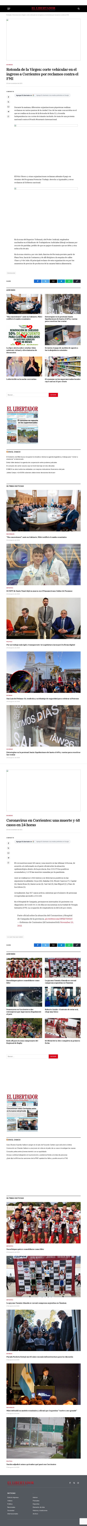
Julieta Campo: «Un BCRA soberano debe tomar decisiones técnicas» (30, 472)
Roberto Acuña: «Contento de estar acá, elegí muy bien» (61, 1010)
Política (9, 641)
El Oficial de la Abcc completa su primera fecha (62, 1042)
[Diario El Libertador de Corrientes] (43, 8)
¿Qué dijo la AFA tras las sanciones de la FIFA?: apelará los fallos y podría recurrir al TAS (37, 1158)
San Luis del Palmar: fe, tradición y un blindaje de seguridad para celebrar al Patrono (42, 699)
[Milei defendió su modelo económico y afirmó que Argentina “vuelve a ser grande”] (43, 1384)
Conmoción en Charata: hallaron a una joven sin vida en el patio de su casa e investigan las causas (41, 1148)
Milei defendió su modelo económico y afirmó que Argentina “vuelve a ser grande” (41, 1411)
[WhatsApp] (8, 116)
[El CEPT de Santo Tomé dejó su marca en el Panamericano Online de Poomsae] (43, 564)
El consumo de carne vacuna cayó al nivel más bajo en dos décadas (30, 466)
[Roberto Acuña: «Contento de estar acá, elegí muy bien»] (63, 997)
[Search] (78, 8)
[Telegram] (8, 112)
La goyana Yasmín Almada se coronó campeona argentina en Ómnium (60, 981)
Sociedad (9, 64)
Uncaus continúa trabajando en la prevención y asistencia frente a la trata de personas (36, 1155)
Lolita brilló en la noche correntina (21, 379)
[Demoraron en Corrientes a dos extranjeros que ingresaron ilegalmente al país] (24, 997)
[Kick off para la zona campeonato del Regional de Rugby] (24, 1028)
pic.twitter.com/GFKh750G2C (59, 918)
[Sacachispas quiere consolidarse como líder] (24, 968)
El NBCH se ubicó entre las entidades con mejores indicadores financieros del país (35, 469)
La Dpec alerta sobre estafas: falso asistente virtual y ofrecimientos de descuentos (21, 350)
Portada (8, 15)
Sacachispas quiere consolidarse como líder (22, 981)
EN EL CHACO (14, 452)
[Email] (8, 107)
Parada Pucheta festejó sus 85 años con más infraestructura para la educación (39, 1357)
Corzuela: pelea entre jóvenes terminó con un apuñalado (26, 1151)
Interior (9, 695)
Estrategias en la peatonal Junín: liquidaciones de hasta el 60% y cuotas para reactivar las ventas (61, 319)
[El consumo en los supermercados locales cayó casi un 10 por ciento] (63, 367)
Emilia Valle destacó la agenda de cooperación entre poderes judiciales (31, 462)
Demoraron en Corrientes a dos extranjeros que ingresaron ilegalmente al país (23, 1011)
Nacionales (10, 534)
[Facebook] (8, 97)
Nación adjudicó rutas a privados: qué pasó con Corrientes (31, 1464)
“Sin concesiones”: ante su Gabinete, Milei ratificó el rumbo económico (24, 318)
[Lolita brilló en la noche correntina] (24, 367)
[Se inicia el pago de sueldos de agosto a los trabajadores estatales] (63, 335)
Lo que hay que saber (15, 937)
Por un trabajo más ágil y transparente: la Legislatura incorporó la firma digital (40, 645)
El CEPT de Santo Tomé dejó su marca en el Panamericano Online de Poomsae (39, 591)
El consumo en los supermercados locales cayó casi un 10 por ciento (62, 380)
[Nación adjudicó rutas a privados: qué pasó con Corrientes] (43, 1438)
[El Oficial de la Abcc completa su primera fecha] (63, 1028)
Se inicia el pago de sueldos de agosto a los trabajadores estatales (61, 349)
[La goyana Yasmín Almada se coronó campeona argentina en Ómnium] (63, 968)
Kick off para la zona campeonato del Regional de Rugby (22, 1042)
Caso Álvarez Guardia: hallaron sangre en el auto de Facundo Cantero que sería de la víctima (39, 1145)
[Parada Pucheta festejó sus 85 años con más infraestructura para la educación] (43, 1330)
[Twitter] (8, 102)
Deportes (9, 588)
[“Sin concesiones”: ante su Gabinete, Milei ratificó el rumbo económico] (24, 304)
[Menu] (8, 8)
